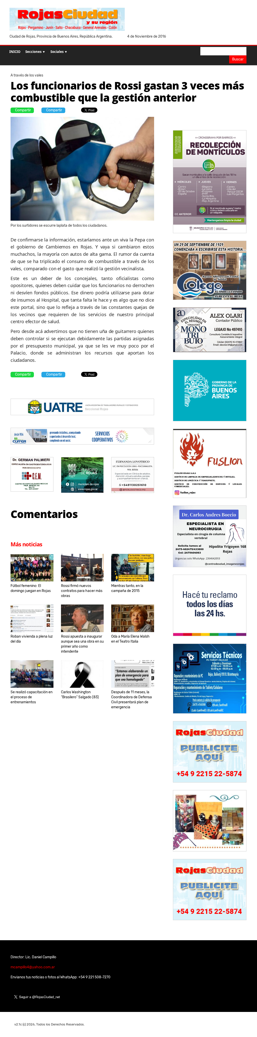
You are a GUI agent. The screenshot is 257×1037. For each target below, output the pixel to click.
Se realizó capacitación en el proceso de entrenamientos (31, 697)
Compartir (23, 110)
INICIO (14, 51)
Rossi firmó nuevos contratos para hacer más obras (81, 591)
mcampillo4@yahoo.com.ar (33, 967)
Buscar (237, 59)
